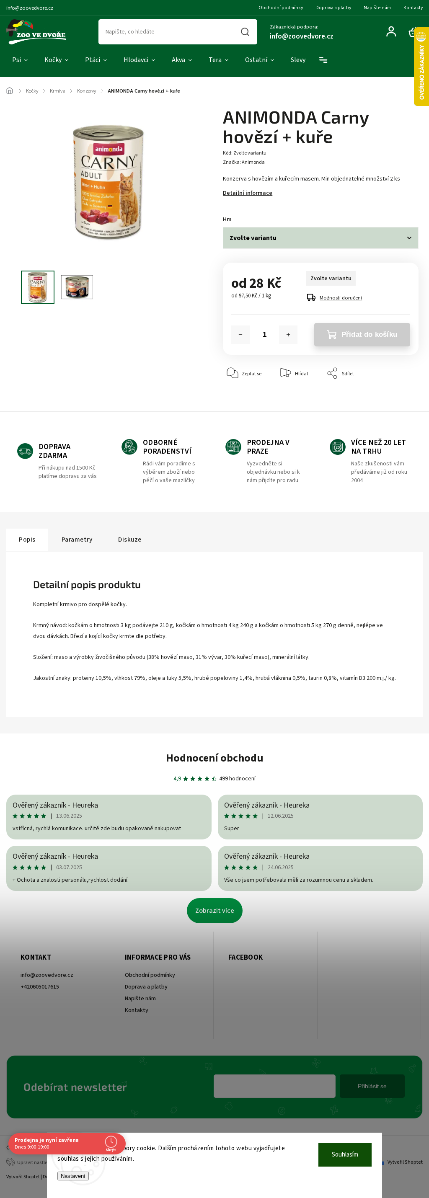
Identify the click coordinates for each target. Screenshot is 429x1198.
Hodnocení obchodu (215, 758)
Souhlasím (345, 1154)
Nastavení (73, 1176)
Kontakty (413, 7)
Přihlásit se (372, 1086)
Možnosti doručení (341, 298)
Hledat (245, 31)
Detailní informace (247, 193)
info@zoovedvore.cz (47, 975)
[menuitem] (20, 60)
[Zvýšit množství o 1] (288, 334)
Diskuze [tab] (130, 539)
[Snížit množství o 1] (240, 334)
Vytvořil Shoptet (405, 1162)
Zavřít (392, 399)
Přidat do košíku (369, 334)
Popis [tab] (27, 539)
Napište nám (377, 7)
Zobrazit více (214, 910)
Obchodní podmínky (280, 7)
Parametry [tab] (77, 539)
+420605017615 (40, 987)
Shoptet (31, 1176)
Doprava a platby (333, 7)
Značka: (244, 162)
